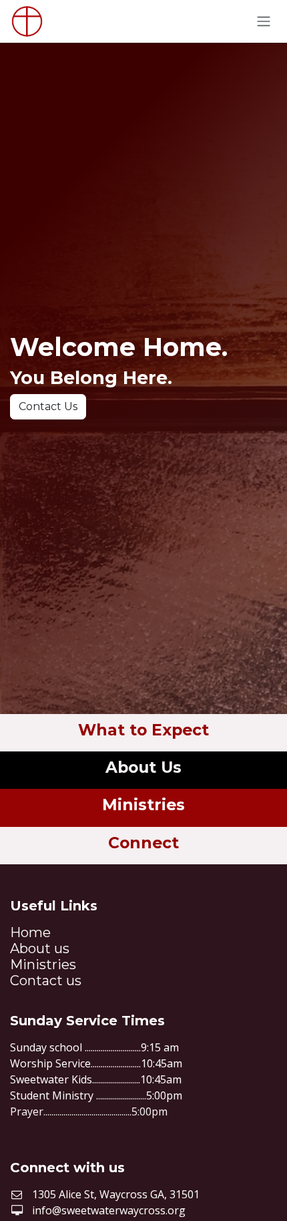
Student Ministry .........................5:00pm (96, 1095)
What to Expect (143, 729)
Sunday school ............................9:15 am (94, 1047)
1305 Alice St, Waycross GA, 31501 (116, 1194)
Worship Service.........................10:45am (96, 1063)
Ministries (143, 804)
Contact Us (48, 406)
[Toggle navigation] (263, 21)
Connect (143, 842)
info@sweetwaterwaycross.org (109, 1210)
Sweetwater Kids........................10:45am (96, 1079)
